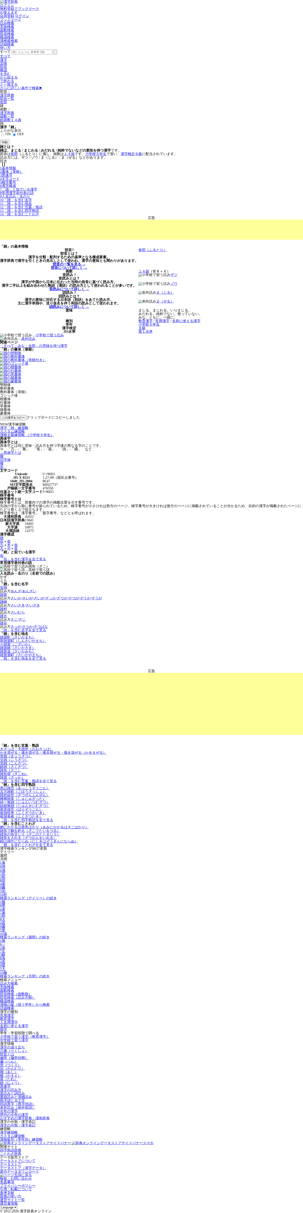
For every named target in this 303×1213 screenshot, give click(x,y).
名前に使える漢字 (14, 1026)
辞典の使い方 (10, 1196)
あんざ (16, 591)
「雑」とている (18, 189)
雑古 (3, 616)
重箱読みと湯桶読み (16, 1097)
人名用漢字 (9, 1022)
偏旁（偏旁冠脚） (14, 1058)
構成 (3, 70)
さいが (27, 598)
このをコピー (13, 417)
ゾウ (173, 284)
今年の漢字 (9, 1111)
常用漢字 (7, 1015)
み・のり (15, 196)
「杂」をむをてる (23, 559)
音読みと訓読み (12, 1093)
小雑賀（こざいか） (16, 644)
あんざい (29, 591)
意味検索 (7, 26)
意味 (3, 63)
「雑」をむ (16, 200)
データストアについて (17, 1161)
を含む (5, 74)
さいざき (33, 605)
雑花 (3, 623)
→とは (10, 453)
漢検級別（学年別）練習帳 (21, 1139)
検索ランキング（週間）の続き (25, 937)
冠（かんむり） (12, 1068)
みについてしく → (69, 289)
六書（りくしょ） (14, 1051)
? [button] (73, 250)
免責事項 (7, 1182)
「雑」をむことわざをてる (26, 845)
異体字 (5, 1086)
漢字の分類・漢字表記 (17, 1125)
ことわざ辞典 (10, 1154)
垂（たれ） (9, 1079)
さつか (27, 626)
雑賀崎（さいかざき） (17, 648)
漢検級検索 (9, 41)
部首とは (7, 1054)
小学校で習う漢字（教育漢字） (25, 1036)
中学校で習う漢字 (14, 1040)
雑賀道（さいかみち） (17, 651)
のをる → (69, 264)
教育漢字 (7, 1019)
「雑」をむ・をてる (28, 781)
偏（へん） (9, 1061)
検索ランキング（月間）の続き (25, 976)
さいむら (18, 612)
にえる (186, 321)
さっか (16, 626)
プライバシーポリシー (17, 1185)
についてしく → (69, 268)
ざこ (22, 619)
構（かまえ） (10, 1075)
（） (11, 171)
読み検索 (7, 23)
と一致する (9, 84)
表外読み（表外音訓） (17, 1107)
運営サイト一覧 (12, 1200)
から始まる (9, 77)
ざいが (39, 598)
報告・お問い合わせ (16, 1178)
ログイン (7, 5)
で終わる (7, 81)
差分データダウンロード (19, 1171)
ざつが (73, 598)
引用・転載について (16, 1189)
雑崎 (3, 602)
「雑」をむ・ (21, 207)
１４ (69, 154)
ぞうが (96, 598)
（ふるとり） (152, 250)
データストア (10, 1164)
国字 (3, 1029)
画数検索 (7, 30)
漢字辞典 (7, 95)
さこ (14, 619)
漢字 (3, 59)
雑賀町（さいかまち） (17, 637)
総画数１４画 (10, 120)
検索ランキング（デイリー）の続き (28, 898)
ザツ (173, 275)
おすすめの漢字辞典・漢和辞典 (25, 1118)
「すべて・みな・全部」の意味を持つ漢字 (33, 346)
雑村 (3, 609)
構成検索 (7, 37)
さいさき (18, 605)
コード (10, 179)
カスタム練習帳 (12, 1136)
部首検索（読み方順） (17, 997)
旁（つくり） (10, 1065)
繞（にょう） (10, 1083)
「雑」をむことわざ (19, 214)
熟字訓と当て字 (12, 1100)
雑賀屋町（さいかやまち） (21, 655)
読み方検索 (9, 983)
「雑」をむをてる (23, 630)
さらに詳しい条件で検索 (21, 88)
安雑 (3, 587)
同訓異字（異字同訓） (17, 1104)
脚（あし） (9, 1072)
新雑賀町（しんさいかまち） (23, 641)
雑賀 (3, 595)
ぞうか (85, 598)
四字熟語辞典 (10, 1150)
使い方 (5, 48)
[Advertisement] (151, 230)
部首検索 (7, 33)
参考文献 (7, 1193)
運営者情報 (9, 1203)
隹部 (3, 102)
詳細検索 (7, 44)
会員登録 (7, 16)
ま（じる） (165, 292)
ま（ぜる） (165, 301)
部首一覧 (7, 98)
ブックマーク (10, 19)
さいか (16, 598)
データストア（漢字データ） (23, 1168)
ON (8, 134)
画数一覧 (7, 116)
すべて (5, 56)
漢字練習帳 (9, 1132)
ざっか (50, 598)
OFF (20, 134)
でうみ (49, 335)
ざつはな (41, 626)
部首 (3, 67)
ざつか (62, 598)
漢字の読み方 (10, 1090)
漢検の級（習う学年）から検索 (25, 1004)
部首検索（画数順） (16, 994)
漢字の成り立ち (12, 1047)
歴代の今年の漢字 (14, 1115)
